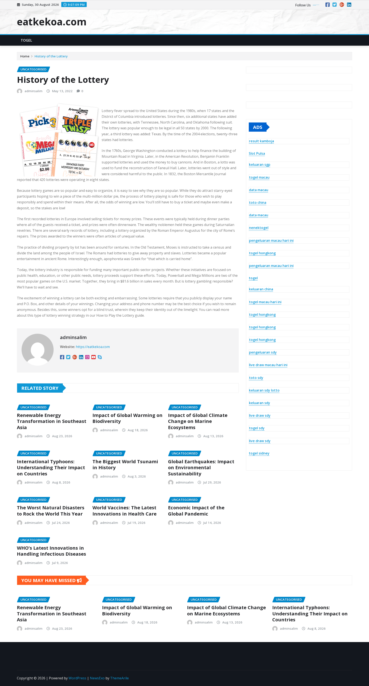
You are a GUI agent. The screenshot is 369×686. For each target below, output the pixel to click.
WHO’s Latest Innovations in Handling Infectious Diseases (51, 551)
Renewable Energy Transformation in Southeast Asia (51, 421)
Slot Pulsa (257, 153)
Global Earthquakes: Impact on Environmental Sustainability (201, 467)
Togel (26, 40)
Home (24, 56)
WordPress (77, 678)
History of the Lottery (51, 56)
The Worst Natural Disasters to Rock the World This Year (50, 510)
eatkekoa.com (51, 21)
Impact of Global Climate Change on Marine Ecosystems (197, 421)
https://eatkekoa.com (93, 346)
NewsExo (97, 678)
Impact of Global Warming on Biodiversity (127, 418)
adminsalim (33, 91)
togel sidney (259, 453)
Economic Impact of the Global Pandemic (196, 510)
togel (253, 278)
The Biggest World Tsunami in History (125, 464)
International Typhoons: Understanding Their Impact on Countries (51, 467)
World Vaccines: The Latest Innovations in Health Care (124, 510)
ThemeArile (119, 678)
